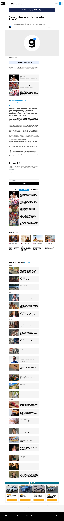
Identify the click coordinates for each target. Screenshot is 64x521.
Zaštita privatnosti (51, 518)
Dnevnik (10, 516)
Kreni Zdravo (31, 516)
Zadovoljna (16, 516)
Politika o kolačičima (56, 518)
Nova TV (6, 516)
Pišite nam (34, 518)
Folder (27, 516)
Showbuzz (22, 516)
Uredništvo (37, 518)
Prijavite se (24, 183)
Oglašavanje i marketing (42, 518)
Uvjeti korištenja (47, 518)
